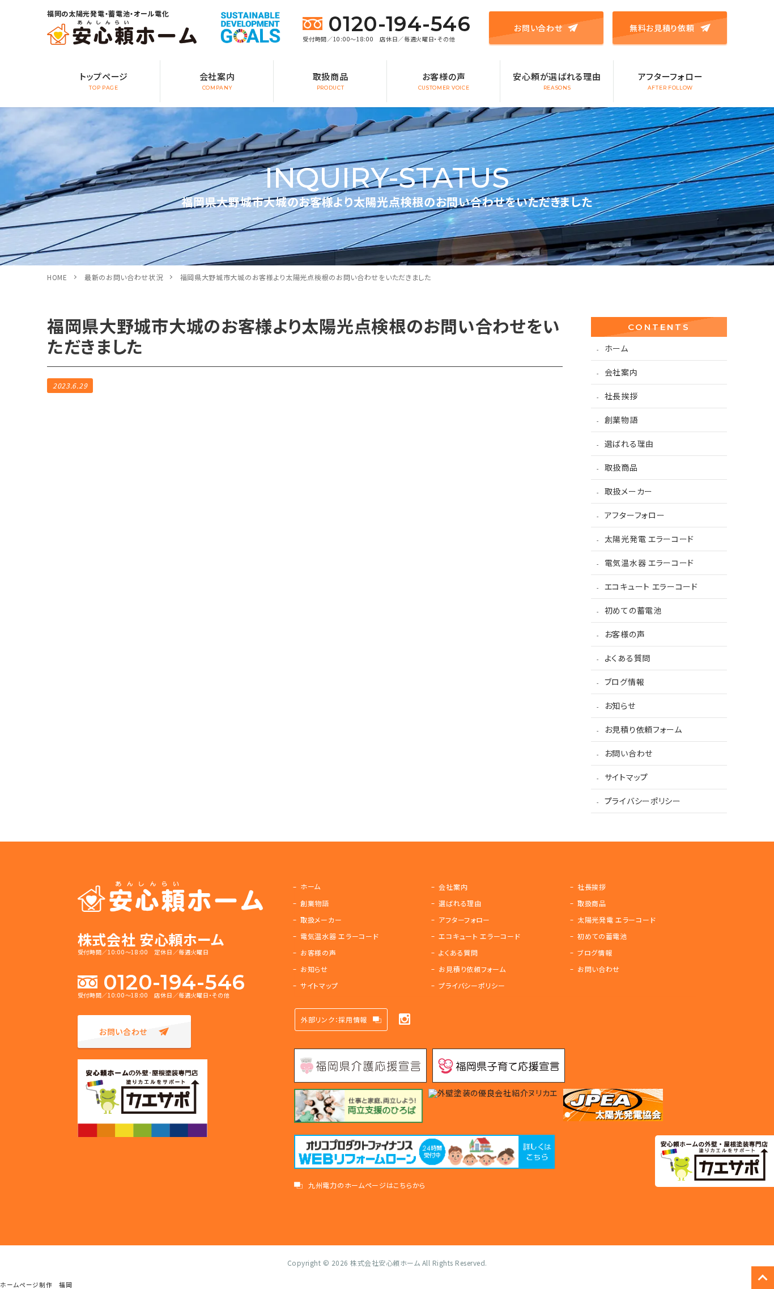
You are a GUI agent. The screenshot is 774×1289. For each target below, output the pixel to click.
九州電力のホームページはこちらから (367, 1185)
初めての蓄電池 (633, 610)
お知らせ (620, 705)
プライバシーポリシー (643, 800)
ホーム (616, 348)
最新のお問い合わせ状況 (123, 277)
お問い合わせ (538, 27)
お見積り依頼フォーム (643, 729)
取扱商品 (330, 80)
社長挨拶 (621, 396)
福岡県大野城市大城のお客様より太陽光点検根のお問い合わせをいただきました (305, 277)
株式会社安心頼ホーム (385, 1262)
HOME (57, 277)
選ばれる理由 (629, 443)
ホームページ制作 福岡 (36, 1284)
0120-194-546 (399, 24)
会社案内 (217, 80)
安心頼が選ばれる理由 (557, 80)
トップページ (103, 80)
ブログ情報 (625, 681)
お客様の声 (444, 80)
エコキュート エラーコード (651, 586)
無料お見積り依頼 (662, 27)
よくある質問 (627, 657)
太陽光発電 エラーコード (649, 538)
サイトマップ (626, 777)
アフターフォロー (670, 80)
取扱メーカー (629, 491)
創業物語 (621, 419)
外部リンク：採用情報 (334, 1019)
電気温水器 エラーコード (649, 562)
